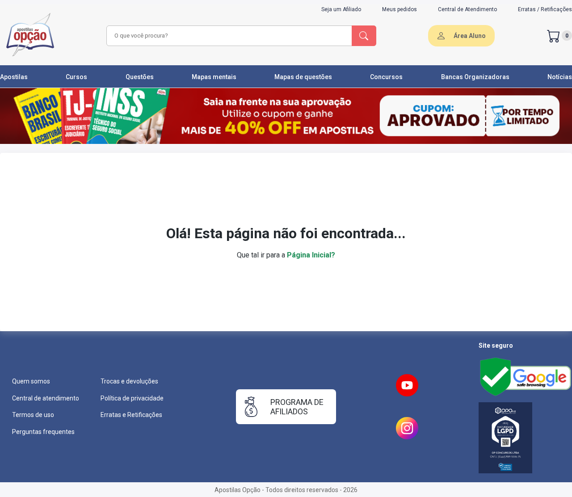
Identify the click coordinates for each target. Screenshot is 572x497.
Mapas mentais (214, 76)
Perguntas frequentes (43, 431)
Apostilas (14, 76)
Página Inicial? (311, 255)
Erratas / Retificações (545, 9)
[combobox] (228, 36)
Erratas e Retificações (131, 414)
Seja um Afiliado (341, 9)
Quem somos (31, 381)
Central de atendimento (45, 398)
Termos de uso (33, 414)
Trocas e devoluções (129, 381)
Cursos (76, 76)
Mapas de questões (303, 76)
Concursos (386, 76)
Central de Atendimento (467, 9)
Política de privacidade (132, 398)
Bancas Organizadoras (475, 76)
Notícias (559, 76)
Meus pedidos (399, 9)
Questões (140, 76)
